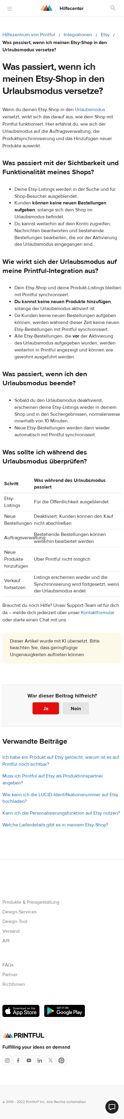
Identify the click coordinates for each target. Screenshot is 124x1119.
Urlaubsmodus (90, 110)
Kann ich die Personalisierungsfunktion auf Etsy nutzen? (61, 813)
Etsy (105, 35)
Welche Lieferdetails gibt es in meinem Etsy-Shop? (55, 825)
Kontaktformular (97, 613)
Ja (45, 709)
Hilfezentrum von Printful (28, 35)
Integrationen (78, 35)
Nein (76, 709)
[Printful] (46, 8)
